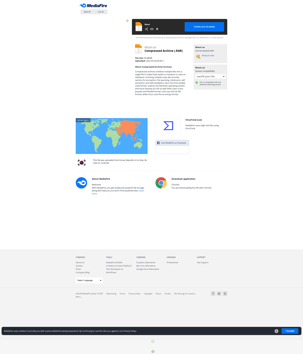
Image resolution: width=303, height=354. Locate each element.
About (80, 262)
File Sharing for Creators (185, 293)
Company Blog (82, 272)
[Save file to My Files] (157, 29)
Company (80, 257)
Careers (79, 265)
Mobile (114, 262)
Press (78, 269)
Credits (167, 293)
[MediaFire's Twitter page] (219, 293)
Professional (172, 262)
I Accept (289, 330)
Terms (122, 293)
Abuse (158, 293)
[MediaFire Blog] (225, 293)
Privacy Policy (134, 293)
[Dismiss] (276, 331)
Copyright (148, 293)
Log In (101, 12)
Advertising (111, 293)
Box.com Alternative (145, 265)
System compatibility (205, 71)
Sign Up (87, 12)
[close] (152, 341)
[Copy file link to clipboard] (152, 29)
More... (79, 296)
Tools (109, 257)
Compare (141, 257)
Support (201, 257)
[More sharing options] (146, 29)
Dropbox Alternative (145, 262)
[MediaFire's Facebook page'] (213, 293)
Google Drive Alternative (147, 269)
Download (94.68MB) (204, 26)
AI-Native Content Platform (119, 265)
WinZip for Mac (208, 55)
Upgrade (171, 257)
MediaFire (94, 6)
